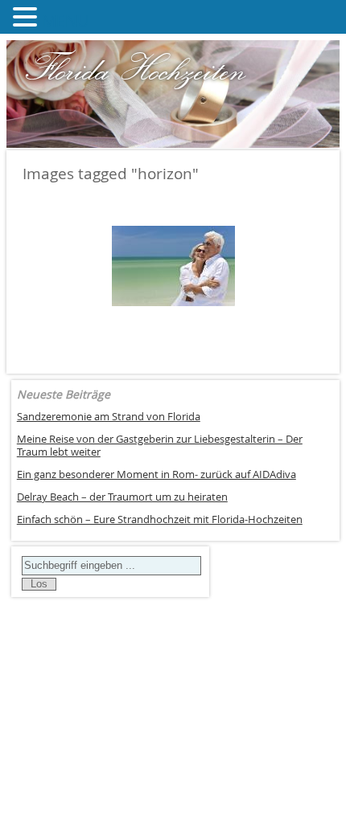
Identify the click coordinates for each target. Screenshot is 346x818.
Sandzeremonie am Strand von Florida (108, 416)
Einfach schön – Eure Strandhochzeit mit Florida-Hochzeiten (160, 519)
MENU (65, 20)
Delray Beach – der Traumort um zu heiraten (122, 497)
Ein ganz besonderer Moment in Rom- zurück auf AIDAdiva (156, 474)
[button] (27, 17)
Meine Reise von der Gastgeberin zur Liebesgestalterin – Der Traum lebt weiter (160, 446)
